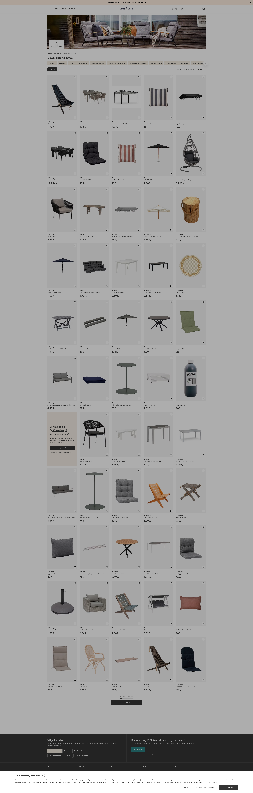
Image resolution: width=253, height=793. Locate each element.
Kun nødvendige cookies (205, 787)
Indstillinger (187, 787)
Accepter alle (228, 787)
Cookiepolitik (212, 782)
